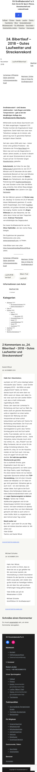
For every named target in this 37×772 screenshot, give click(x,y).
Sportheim (29, 25)
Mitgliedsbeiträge (16, 729)
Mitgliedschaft (7, 25)
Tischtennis (9, 23)
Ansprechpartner (16, 724)
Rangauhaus (14, 714)
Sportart (9, 310)
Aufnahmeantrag (16, 732)
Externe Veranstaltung (16, 306)
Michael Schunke (11, 553)
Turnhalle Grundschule (18, 712)
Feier (8, 308)
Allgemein (9, 302)
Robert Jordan (11, 667)
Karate (18, 20)
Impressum (30, 28)
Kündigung (13, 737)
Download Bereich (16, 740)
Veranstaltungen (25, 23)
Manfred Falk (14, 289)
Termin (9, 329)
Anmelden (9, 761)
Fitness (11, 20)
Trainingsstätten (12, 702)
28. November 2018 (8, 370)
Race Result (22, 148)
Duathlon (29, 205)
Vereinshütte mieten (10, 28)
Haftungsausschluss (17, 655)
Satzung (13, 734)
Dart (12, 312)
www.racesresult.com (10, 240)
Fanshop (22, 28)
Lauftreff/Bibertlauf (19, 62)
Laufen (24, 20)
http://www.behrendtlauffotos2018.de (16, 248)
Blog (16, 23)
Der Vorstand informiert (17, 304)
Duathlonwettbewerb (23, 182)
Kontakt (12, 652)
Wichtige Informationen (13, 331)
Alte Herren (17, 316)
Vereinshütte (14, 752)
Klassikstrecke (8, 161)
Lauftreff (23, 278)
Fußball (4, 20)
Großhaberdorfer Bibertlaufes (14, 118)
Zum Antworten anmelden (10, 542)
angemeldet (13, 622)
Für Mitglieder (19, 25)
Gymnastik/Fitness (16, 318)
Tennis (31, 20)
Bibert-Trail (24, 274)
